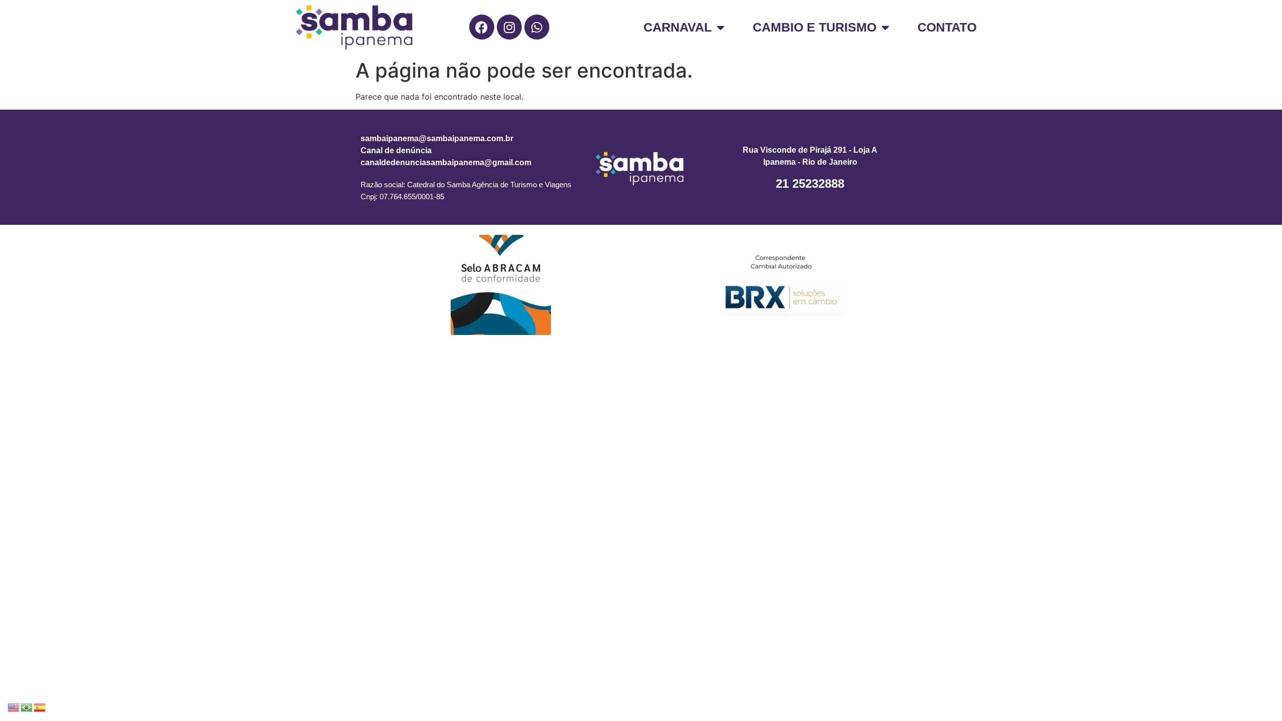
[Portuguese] (27, 706)
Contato (947, 27)
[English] (14, 706)
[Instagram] (509, 27)
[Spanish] (40, 706)
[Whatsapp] (536, 27)
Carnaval (678, 27)
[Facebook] (481, 27)
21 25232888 (810, 183)
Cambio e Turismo (814, 27)
